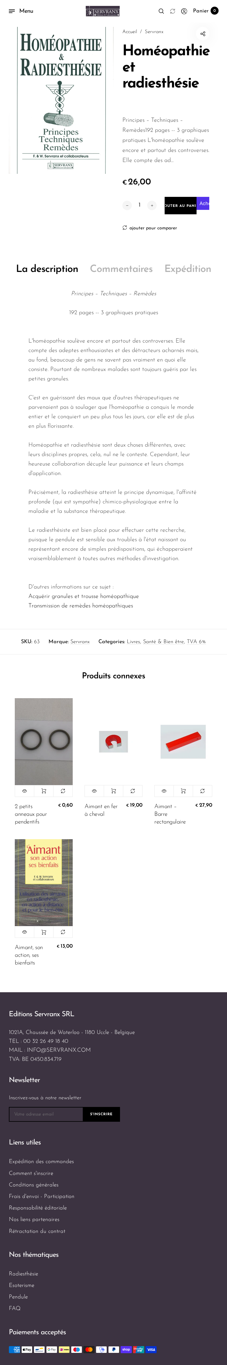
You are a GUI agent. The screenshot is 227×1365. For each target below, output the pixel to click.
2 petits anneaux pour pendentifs (31, 814)
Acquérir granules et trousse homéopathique (83, 596)
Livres (133, 642)
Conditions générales (34, 1185)
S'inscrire (101, 1114)
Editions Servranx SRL (41, 1014)
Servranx (80, 642)
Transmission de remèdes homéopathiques (80, 606)
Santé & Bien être (163, 642)
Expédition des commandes (41, 1162)
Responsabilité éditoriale (38, 1208)
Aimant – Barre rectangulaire (170, 814)
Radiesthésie (23, 1274)
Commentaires (121, 269)
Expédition (187, 269)
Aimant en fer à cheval (101, 810)
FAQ (15, 1308)
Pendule (18, 1297)
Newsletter (24, 1080)
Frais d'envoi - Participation (41, 1196)
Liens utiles (25, 1142)
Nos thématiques (34, 1255)
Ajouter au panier (43, 791)
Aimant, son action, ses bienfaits (29, 955)
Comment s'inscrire (31, 1173)
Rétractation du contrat (37, 1231)
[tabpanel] (61, 100)
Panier (204, 11)
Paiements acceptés (37, 1332)
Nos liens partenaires (34, 1220)
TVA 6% (196, 642)
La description (47, 269)
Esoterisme (21, 1285)
